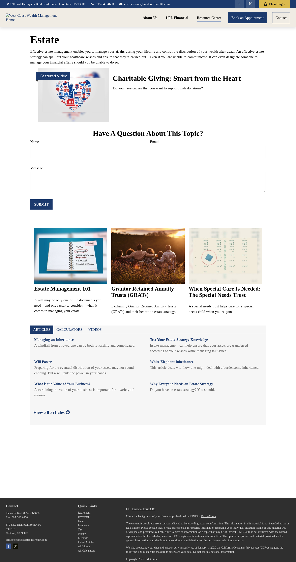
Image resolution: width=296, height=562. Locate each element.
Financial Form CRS (143, 509)
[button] (150, 18)
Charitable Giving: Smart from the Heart (177, 78)
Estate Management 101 (62, 289)
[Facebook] (239, 4)
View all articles (49, 412)
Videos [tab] (95, 330)
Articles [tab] (41, 330)
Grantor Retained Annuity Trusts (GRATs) (142, 292)
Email (154, 142)
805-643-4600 (105, 4)
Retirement (84, 512)
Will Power (43, 362)
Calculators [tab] (69, 330)
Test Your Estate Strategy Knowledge (179, 340)
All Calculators (86, 550)
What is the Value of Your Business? (62, 384)
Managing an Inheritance (54, 340)
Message (36, 168)
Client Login (277, 4)
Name (34, 142)
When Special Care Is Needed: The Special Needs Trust (224, 292)
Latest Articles (86, 542)
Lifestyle (83, 537)
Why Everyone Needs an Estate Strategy (181, 384)
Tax (80, 529)
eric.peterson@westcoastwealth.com (147, 4)
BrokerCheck (208, 516)
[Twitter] (250, 4)
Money (82, 533)
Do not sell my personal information (214, 551)
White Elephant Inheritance (172, 362)
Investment (84, 516)
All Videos (84, 546)
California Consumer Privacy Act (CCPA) (245, 547)
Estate (81, 521)
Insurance (83, 525)
